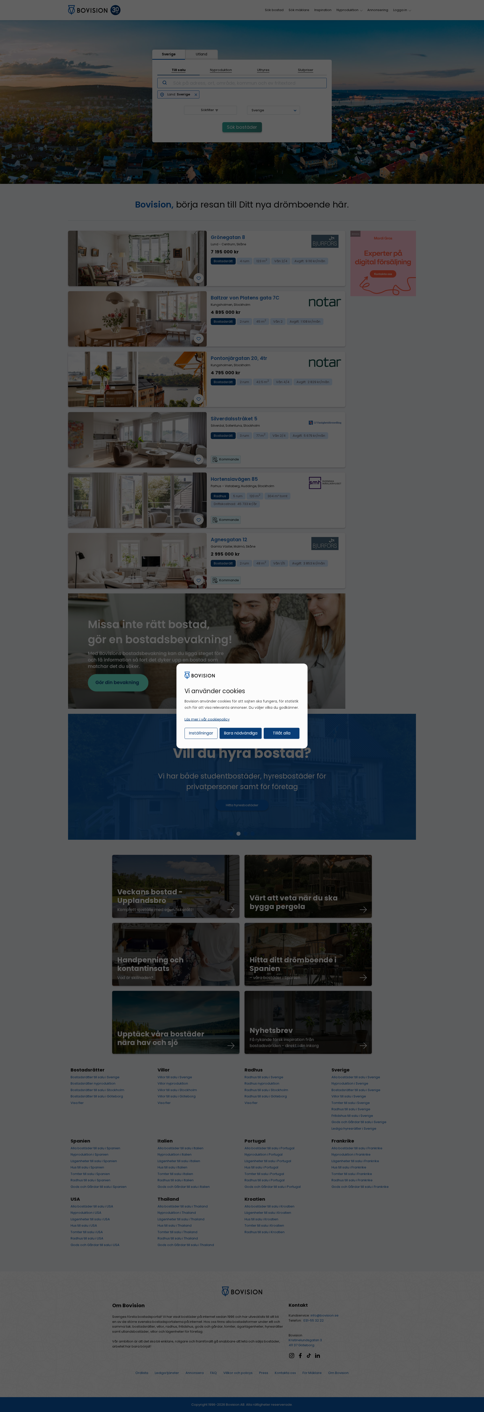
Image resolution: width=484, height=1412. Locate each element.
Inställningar (201, 733)
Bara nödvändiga (240, 733)
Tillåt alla (281, 733)
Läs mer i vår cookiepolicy (207, 719)
